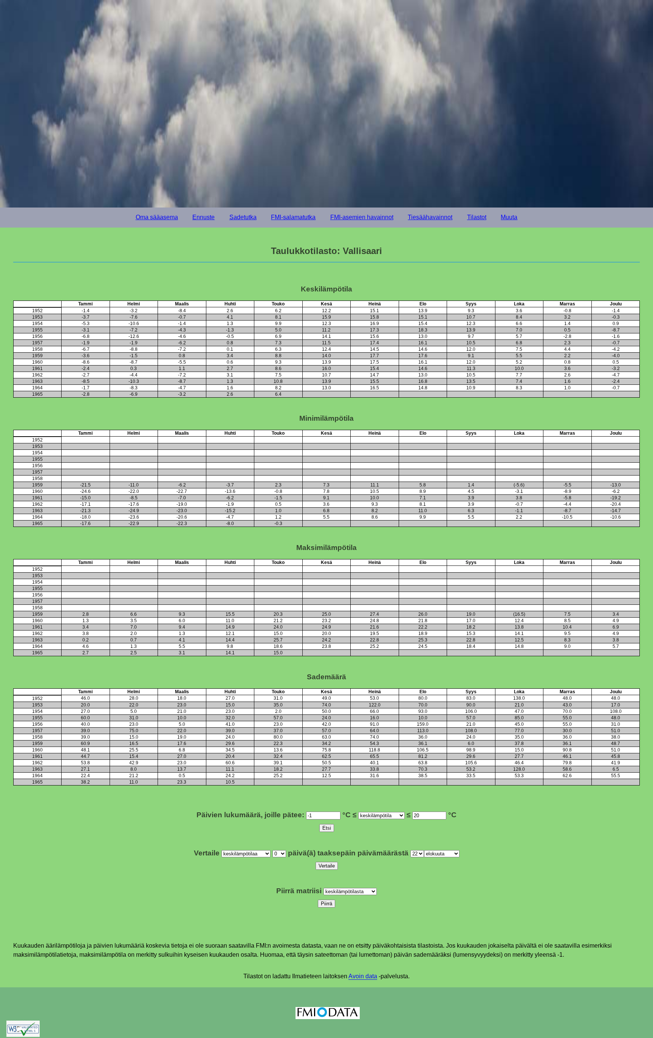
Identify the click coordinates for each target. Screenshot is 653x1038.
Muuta (509, 217)
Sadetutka (243, 217)
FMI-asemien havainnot (361, 217)
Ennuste (203, 217)
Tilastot (476, 217)
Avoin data (362, 976)
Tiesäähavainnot (430, 217)
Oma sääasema (157, 217)
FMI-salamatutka (293, 217)
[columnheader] (37, 304)
